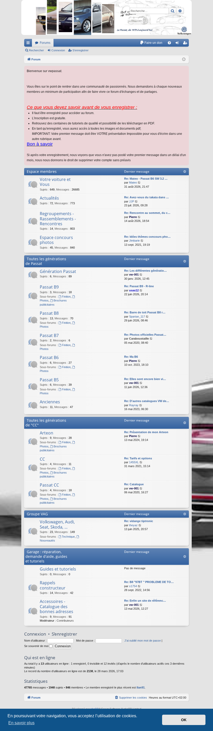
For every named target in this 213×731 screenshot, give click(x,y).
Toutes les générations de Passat (45, 261)
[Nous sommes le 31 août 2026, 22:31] (183, 59)
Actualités (49, 198)
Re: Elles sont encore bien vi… (145, 379)
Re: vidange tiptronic (138, 521)
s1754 (133, 586)
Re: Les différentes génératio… (145, 270)
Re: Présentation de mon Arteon (146, 432)
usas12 (134, 290)
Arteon (46, 433)
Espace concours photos (56, 240)
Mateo (133, 182)
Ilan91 (141, 687)
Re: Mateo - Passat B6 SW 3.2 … (146, 178)
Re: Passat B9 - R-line (139, 286)
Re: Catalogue (134, 484)
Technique (68, 536)
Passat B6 (49, 357)
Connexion (58, 50)
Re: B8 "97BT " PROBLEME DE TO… (149, 582)
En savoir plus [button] (21, 723)
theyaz (133, 525)
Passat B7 (49, 335)
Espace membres (42, 171)
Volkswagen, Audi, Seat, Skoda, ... (57, 524)
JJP (131, 201)
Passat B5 (49, 380)
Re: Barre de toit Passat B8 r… (144, 312)
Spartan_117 (137, 316)
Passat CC (49, 485)
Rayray (133, 405)
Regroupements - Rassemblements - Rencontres (58, 219)
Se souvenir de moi (36, 646)
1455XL (134, 462)
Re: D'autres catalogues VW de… (146, 401)
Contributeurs (65, 620)
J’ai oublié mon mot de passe (142, 640)
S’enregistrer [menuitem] (186, 44)
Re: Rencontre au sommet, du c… (147, 212)
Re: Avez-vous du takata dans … (146, 197)
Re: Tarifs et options (138, 458)
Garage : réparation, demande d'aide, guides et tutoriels (46, 556)
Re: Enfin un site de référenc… (145, 600)
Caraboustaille (139, 338)
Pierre (133, 217)
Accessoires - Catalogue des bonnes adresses (56, 606)
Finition (66, 296)
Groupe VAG (37, 513)
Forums (45, 43)
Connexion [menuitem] (178, 44)
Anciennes (50, 402)
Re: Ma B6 (131, 356)
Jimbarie (134, 240)
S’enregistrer (80, 50)
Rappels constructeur (52, 585)
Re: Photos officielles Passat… (145, 334)
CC (42, 459)
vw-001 (134, 274)
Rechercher (36, 50)
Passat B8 (49, 313)
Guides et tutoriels (58, 569)
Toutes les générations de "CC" (45, 422)
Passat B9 (49, 287)
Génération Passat (58, 271)
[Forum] (106, 17)
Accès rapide (29, 44)
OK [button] (184, 720)
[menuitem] (151, 43)
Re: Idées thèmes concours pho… (147, 236)
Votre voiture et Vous (55, 182)
